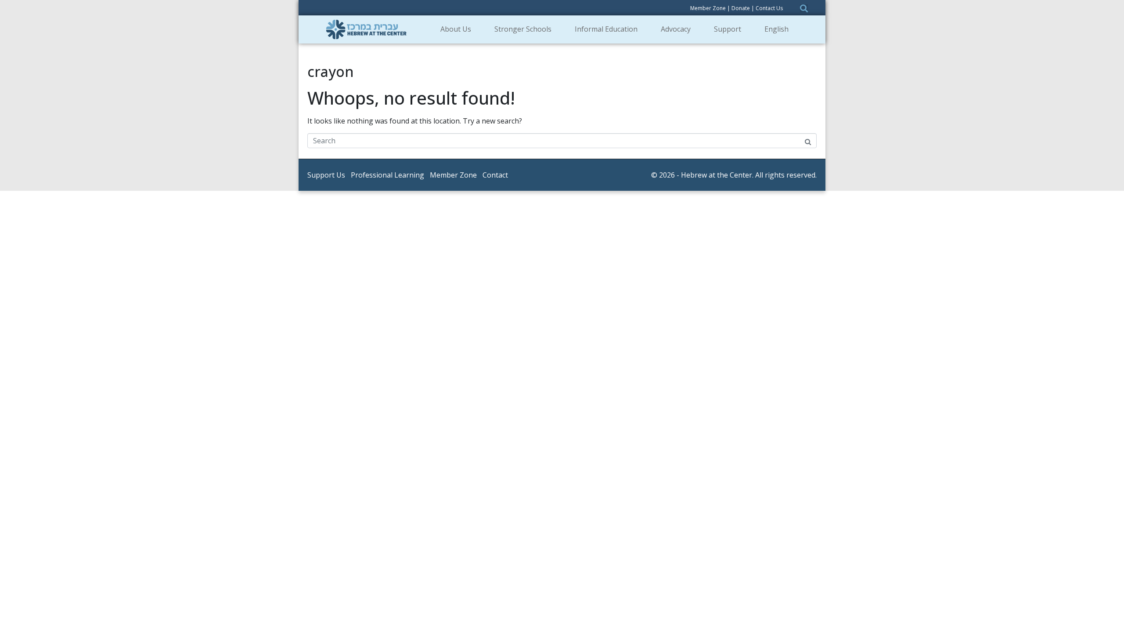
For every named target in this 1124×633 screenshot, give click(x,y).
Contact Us (769, 8)
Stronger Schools (522, 29)
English (776, 29)
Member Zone (708, 8)
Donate (740, 8)
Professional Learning (387, 175)
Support (727, 29)
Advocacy (676, 29)
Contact (495, 175)
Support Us (326, 175)
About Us (455, 29)
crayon (330, 71)
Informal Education (606, 29)
